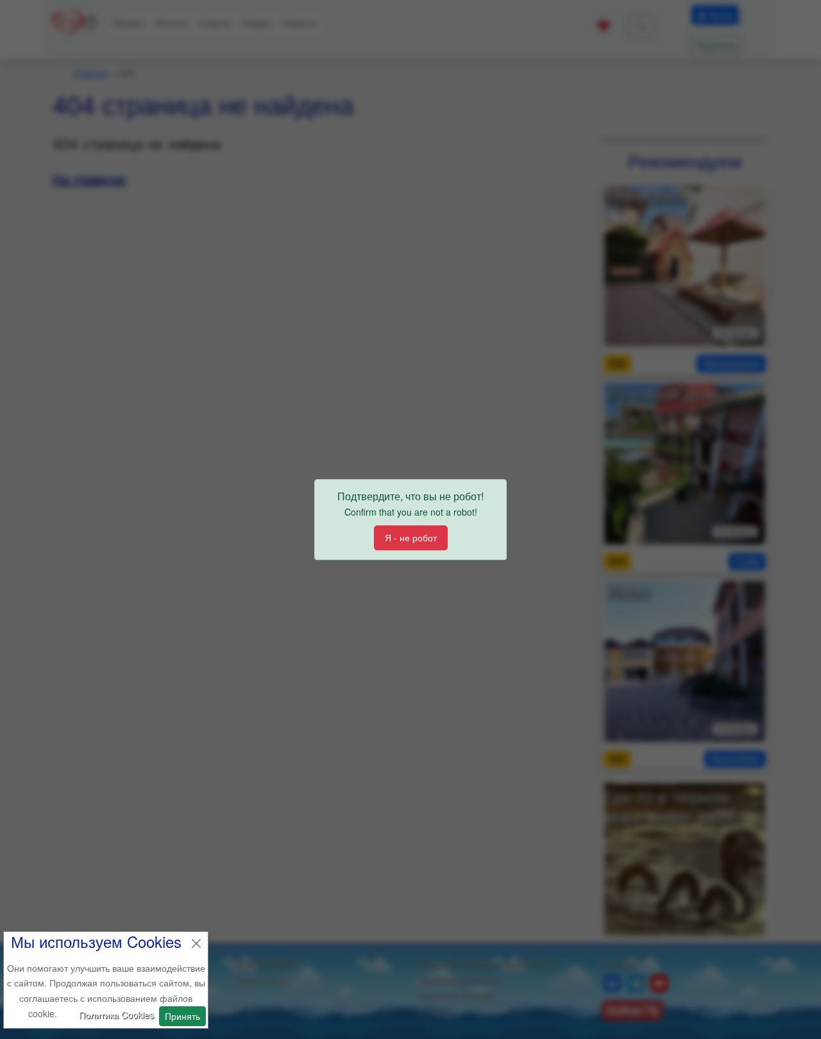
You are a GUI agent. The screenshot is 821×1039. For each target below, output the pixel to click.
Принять (182, 1015)
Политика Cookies (116, 1014)
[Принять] (196, 943)
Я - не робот (411, 537)
